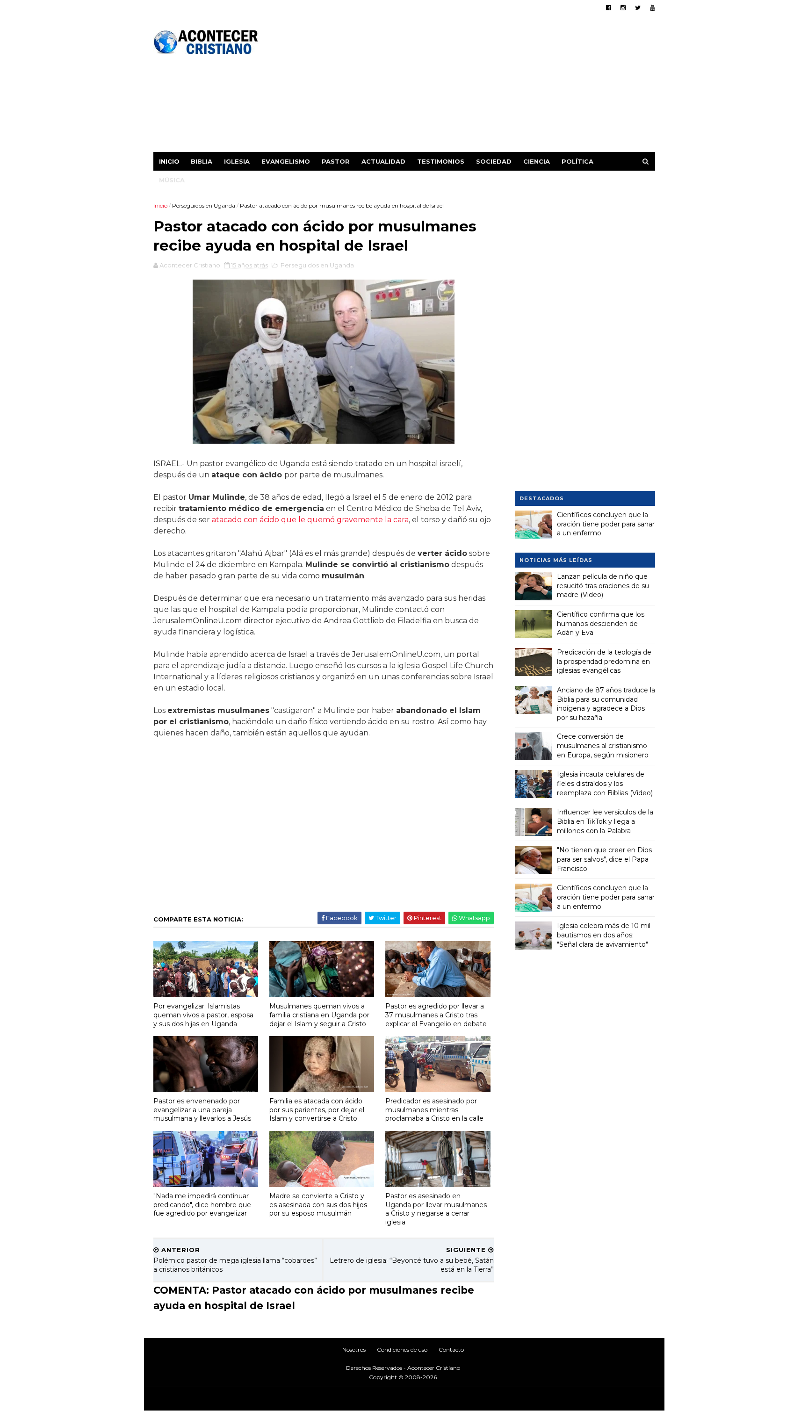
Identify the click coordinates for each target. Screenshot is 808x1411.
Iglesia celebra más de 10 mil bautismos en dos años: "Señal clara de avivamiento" (603, 934)
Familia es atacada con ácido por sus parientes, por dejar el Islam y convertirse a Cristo (316, 1110)
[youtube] (652, 7)
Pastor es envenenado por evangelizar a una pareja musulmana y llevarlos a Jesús (202, 1110)
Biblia (201, 161)
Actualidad (383, 161)
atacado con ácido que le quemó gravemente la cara (310, 519)
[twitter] (638, 7)
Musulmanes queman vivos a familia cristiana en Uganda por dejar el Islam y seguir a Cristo (319, 1015)
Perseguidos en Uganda (203, 205)
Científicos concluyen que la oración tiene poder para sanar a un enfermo (606, 524)
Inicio (169, 161)
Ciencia (536, 161)
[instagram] (623, 7)
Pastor (336, 161)
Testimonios (440, 161)
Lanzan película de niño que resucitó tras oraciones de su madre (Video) (603, 585)
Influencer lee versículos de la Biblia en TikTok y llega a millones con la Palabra (605, 821)
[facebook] (608, 7)
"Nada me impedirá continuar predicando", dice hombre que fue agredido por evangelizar (202, 1204)
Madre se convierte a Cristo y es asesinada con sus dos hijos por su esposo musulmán (318, 1204)
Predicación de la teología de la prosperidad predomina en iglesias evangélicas (604, 661)
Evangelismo (285, 161)
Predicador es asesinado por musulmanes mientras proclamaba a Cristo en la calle (434, 1110)
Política (577, 161)
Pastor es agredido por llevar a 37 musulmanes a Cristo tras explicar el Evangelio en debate (436, 1015)
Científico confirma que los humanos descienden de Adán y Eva (600, 623)
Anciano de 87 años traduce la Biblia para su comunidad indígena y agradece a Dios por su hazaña (606, 704)
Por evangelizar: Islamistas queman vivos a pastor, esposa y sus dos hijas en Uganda (203, 1015)
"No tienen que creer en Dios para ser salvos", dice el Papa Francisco (604, 859)
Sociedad (494, 161)
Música (172, 180)
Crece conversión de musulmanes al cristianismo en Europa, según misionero (603, 745)
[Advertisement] (484, 86)
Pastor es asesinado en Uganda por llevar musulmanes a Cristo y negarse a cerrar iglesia (436, 1209)
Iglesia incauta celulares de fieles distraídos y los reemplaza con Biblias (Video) (605, 783)
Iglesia (237, 161)
